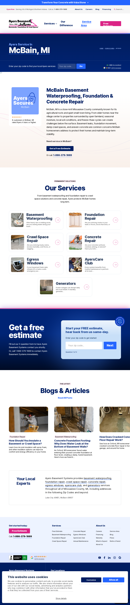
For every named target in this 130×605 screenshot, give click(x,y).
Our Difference (66, 23)
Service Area (86, 23)
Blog (97, 9)
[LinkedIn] (109, 558)
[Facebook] (104, 557)
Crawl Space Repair (36, 242)
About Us (79, 9)
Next (110, 345)
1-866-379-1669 (60, 9)
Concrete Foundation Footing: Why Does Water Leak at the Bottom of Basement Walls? (73, 432)
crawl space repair (76, 481)
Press (112, 538)
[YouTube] (99, 558)
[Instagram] (114, 558)
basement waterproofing (97, 478)
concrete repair (96, 481)
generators (94, 485)
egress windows (54, 485)
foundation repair (55, 481)
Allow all (113, 580)
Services (49, 23)
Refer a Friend (115, 541)
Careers (89, 9)
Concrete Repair (94, 242)
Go (81, 66)
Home (101, 48)
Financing (106, 9)
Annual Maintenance (80, 541)
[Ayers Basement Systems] (24, 23)
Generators (65, 287)
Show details (61, 598)
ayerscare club (73, 485)
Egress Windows (36, 264)
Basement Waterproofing (36, 220)
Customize (91, 580)
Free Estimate (57, 531)
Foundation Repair (94, 220)
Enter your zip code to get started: (81, 338)
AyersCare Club (94, 264)
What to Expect (101, 541)
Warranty (99, 538)
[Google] (120, 557)
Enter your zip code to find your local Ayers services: (32, 66)
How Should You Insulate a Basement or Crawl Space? (28, 432)
